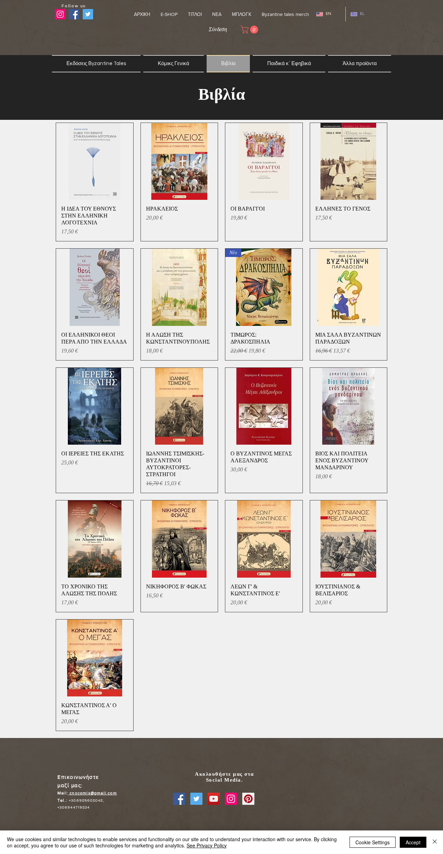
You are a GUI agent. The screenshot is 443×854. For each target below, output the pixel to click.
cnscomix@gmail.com (92, 793)
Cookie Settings (372, 842)
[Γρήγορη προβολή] (94, 161)
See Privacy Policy (207, 845)
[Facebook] (179, 799)
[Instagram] (60, 14)
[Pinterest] (248, 799)
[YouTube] (214, 799)
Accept (413, 842)
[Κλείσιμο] (435, 842)
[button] (195, 14)
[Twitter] (196, 799)
